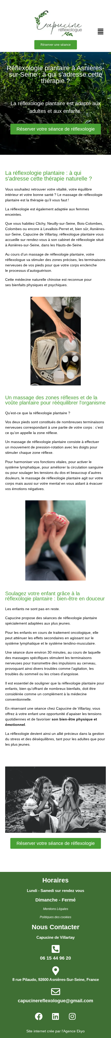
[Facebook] (38, 1016)
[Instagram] (72, 1016)
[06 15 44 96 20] (55, 948)
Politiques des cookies (55, 917)
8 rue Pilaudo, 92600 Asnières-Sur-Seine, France (55, 979)
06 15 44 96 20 (55, 958)
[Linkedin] (55, 1016)
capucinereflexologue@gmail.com (55, 1000)
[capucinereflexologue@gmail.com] (55, 991)
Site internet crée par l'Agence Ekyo (55, 1031)
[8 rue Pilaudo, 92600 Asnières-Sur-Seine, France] (55, 970)
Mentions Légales (55, 909)
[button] (101, 31)
